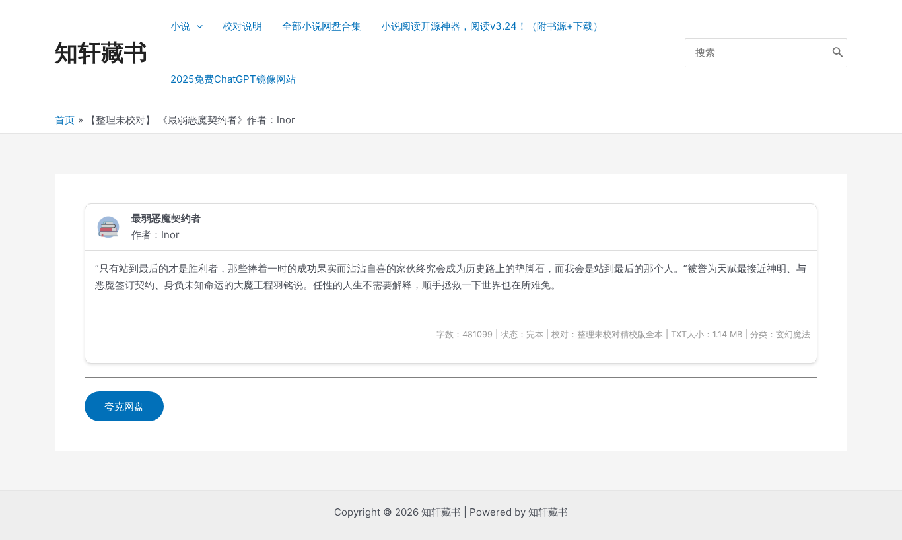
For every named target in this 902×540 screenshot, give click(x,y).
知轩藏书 (101, 52)
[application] (196, 26)
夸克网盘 (124, 406)
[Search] (838, 53)
